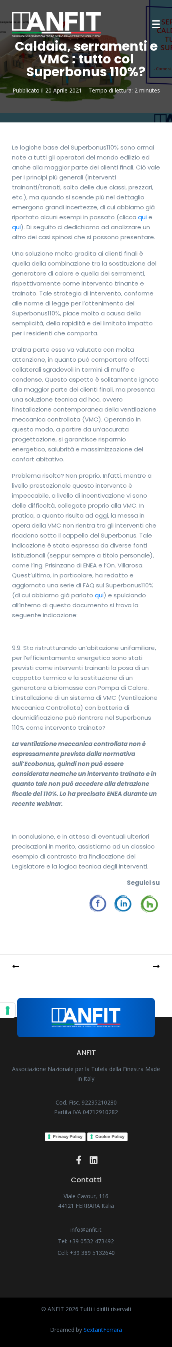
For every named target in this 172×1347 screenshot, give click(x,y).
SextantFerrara (103, 1329)
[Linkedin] (93, 1160)
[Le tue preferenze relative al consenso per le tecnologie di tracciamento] (7, 1010)
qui (142, 217)
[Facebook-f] (78, 1160)
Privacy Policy (67, 1136)
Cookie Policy (109, 1136)
